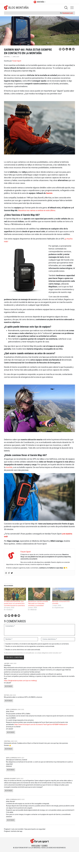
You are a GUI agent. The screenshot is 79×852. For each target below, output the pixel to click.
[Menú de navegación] (72, 7)
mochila (9, 467)
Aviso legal (35, 845)
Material (7, 56)
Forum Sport (16, 61)
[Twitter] (12, 573)
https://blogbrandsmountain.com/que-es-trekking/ (20, 680)
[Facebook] (9, 573)
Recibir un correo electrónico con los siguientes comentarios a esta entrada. (30, 646)
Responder (8, 686)
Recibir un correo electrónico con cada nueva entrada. (23, 649)
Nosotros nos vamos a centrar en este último (36, 210)
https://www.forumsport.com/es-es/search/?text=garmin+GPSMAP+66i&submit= (41, 724)
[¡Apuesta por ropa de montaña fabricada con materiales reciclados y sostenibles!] (39, 594)
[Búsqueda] (66, 7)
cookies (45, 845)
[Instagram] (6, 573)
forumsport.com (68, 13)
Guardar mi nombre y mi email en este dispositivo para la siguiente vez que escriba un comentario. (37, 644)
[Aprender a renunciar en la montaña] (63, 594)
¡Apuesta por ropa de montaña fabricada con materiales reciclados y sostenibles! (38, 603)
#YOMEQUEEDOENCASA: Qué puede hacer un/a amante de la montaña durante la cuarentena (14, 603)
